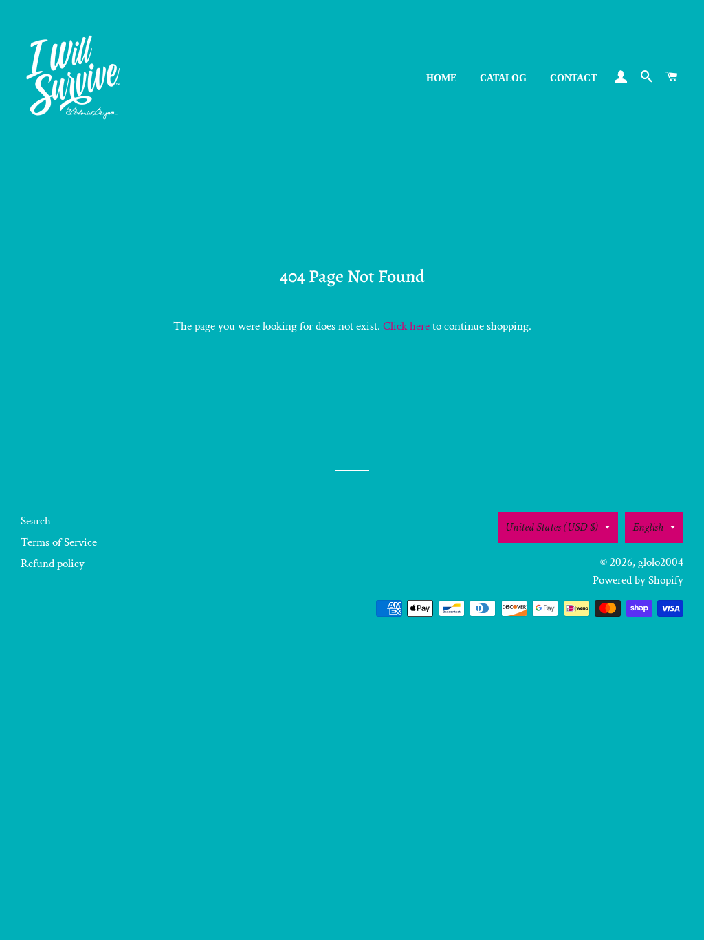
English (647, 527)
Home (441, 78)
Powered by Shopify (638, 580)
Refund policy (53, 563)
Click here (406, 326)
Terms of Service (59, 542)
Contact (573, 78)
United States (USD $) (551, 527)
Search (36, 520)
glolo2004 (660, 562)
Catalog (503, 78)
